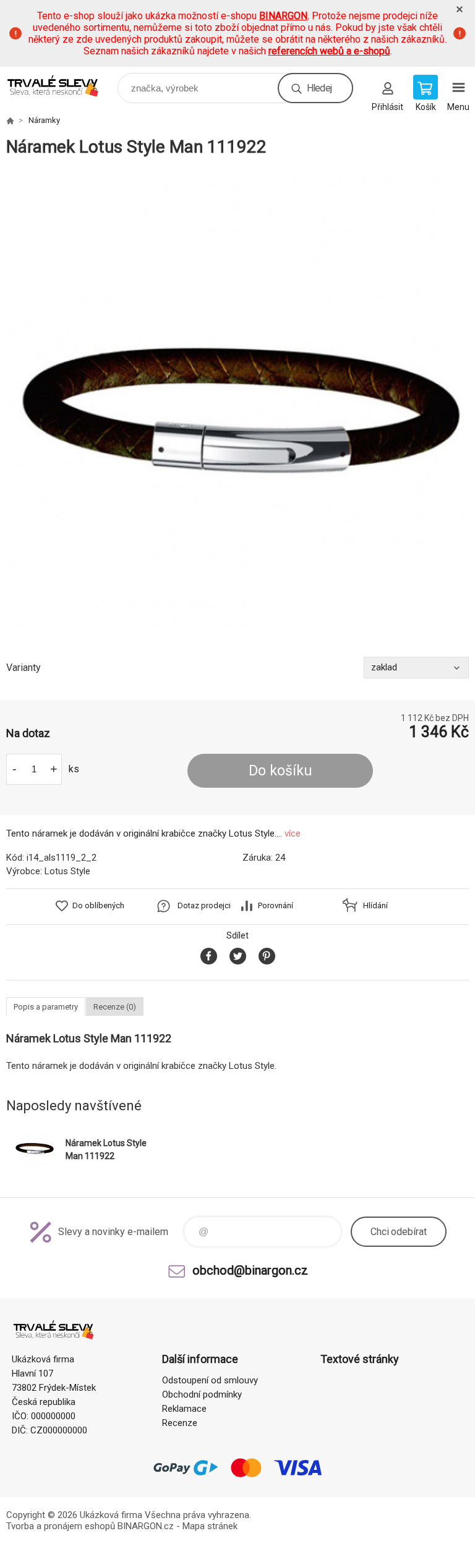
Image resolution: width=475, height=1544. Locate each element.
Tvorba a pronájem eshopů (60, 1526)
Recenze (179, 1422)
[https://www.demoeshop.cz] (10, 120)
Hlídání (375, 905)
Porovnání (275, 905)
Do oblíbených (98, 905)
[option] (237, 407)
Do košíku (280, 770)
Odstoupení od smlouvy (210, 1380)
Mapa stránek (210, 1526)
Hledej (319, 88)
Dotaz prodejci (204, 905)
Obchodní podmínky (202, 1394)
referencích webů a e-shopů (329, 51)
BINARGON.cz (146, 1526)
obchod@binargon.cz (250, 1270)
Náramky (44, 120)
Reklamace (184, 1408)
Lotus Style (67, 871)
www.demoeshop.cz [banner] (61, 85)
